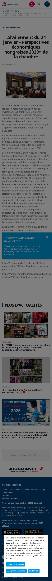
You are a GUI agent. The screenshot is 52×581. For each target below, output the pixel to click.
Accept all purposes (15, 564)
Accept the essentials (16, 571)
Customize (33, 571)
